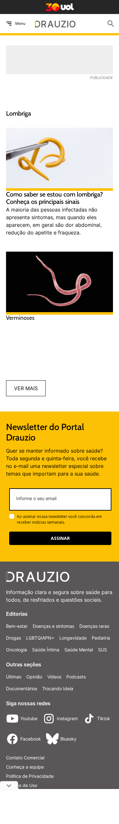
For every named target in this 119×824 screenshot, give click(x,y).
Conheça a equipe (25, 767)
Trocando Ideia (57, 688)
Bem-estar (17, 626)
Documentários (21, 688)
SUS (102, 649)
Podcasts (76, 676)
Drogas (13, 638)
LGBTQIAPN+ (40, 638)
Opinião (34, 676)
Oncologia (16, 649)
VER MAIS (26, 388)
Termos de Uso (21, 785)
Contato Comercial (25, 757)
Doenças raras (94, 626)
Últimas (13, 676)
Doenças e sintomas (53, 626)
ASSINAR (60, 538)
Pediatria (101, 638)
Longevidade (73, 638)
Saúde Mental (78, 649)
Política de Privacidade (30, 776)
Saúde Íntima (45, 649)
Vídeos (54, 676)
